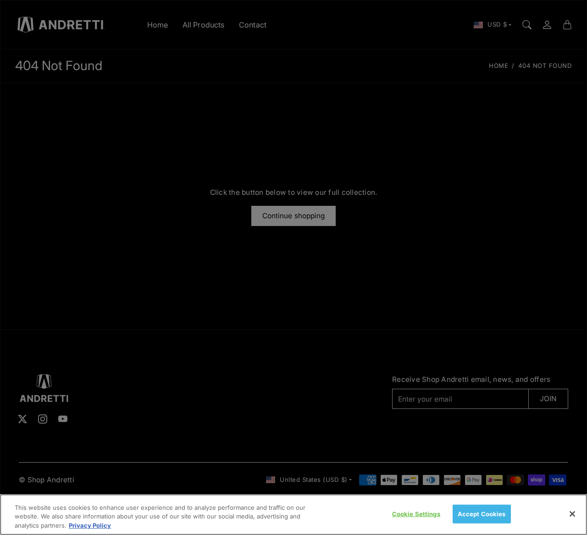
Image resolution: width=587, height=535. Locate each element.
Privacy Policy (90, 525)
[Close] (572, 514)
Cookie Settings (416, 513)
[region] (293, 514)
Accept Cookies (482, 513)
